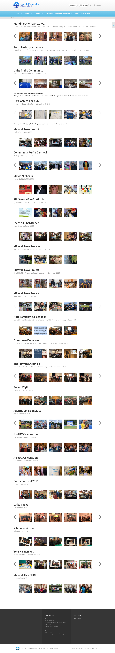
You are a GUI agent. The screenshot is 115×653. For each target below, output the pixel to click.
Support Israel (85, 13)
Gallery (24, 17)
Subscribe (85, 5)
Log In (91, 5)
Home (11, 17)
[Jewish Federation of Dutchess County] (26, 5)
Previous (15, 36)
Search (98, 5)
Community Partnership (62, 13)
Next (100, 36)
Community (37, 13)
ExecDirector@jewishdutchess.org (54, 634)
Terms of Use (98, 648)
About (17, 13)
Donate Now (73, 5)
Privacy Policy (90, 648)
